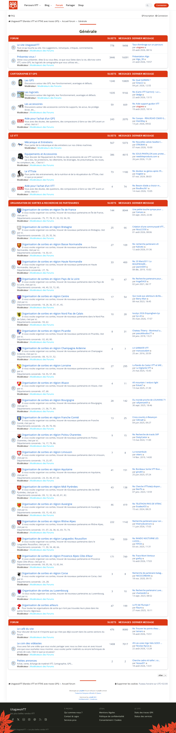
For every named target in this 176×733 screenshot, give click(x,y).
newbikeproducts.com (146, 156)
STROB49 (140, 144)
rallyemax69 (142, 402)
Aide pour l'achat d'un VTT (40, 185)
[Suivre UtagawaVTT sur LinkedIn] (23, 719)
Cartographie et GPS (23, 74)
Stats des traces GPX (143, 712)
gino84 (139, 471)
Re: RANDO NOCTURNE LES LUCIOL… (145, 539)
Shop (81, 5)
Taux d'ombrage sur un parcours (147, 44)
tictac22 (140, 82)
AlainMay (140, 121)
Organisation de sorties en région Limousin (47, 452)
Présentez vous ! (26, 56)
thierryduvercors (144, 523)
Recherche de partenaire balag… (147, 573)
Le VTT (14, 135)
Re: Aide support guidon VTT (145, 103)
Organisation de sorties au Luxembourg (45, 590)
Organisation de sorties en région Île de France (49, 209)
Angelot (139, 173)
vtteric (139, 454)
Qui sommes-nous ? (73, 712)
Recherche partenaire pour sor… (147, 521)
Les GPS (29, 80)
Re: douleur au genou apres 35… (147, 171)
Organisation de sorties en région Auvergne (47, 504)
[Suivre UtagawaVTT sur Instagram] (29, 719)
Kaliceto (140, 246)
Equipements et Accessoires (41, 154)
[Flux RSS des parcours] (40, 719)
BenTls (139, 489)
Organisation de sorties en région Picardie (46, 330)
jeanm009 (141, 266)
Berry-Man (141, 298)
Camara (139, 212)
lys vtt (139, 316)
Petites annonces (27, 660)
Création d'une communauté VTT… (148, 226)
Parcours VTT (31, 5)
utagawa (140, 47)
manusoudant (142, 350)
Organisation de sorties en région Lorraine (46, 365)
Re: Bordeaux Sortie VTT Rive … (147, 469)
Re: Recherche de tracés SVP (145, 434)
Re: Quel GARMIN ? (141, 80)
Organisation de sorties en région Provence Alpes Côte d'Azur (57, 556)
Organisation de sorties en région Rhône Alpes (49, 521)
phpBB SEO (92, 697)
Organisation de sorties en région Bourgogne (48, 400)
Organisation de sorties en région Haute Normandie (52, 261)
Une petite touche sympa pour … (147, 209)
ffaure (139, 607)
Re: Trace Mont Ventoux (143, 555)
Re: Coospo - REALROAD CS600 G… (149, 118)
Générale (88, 31)
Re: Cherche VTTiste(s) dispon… (147, 486)
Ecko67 (139, 385)
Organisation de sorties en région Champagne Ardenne (54, 348)
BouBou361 (142, 188)
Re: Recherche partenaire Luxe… (147, 590)
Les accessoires (34, 104)
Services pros (70, 720)
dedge (139, 94)
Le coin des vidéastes (29, 643)
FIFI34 (139, 543)
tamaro (139, 631)
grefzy (139, 558)
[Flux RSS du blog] (45, 719)
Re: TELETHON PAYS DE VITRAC (147, 503)
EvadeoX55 (141, 506)
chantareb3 (141, 593)
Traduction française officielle (85, 693)
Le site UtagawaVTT (28, 44)
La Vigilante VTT (143, 367)
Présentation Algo (140, 56)
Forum (59, 5)
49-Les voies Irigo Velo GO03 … (147, 643)
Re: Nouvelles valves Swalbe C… (147, 141)
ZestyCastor (141, 437)
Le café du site (25, 628)
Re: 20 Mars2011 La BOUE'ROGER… (141, 262)
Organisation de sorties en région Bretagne (47, 227)
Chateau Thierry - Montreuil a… (147, 330)
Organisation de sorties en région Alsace (45, 382)
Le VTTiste (30, 171)
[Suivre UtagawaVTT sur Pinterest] (34, 719)
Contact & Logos (71, 716)
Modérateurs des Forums (42, 50)
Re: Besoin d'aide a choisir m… (146, 185)
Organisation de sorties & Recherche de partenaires (44, 203)
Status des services (143, 716)
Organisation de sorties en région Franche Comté (50, 417)
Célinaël (140, 419)
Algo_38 (140, 59)
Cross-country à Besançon (144, 417)
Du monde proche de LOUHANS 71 (149, 399)
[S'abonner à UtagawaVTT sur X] (18, 719)
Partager (70, 5)
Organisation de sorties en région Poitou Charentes (51, 434)
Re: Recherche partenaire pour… (147, 278)
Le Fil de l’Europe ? (141, 604)
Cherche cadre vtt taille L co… (146, 660)
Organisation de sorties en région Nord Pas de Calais (52, 313)
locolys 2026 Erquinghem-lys (146, 313)
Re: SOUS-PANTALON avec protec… (149, 153)
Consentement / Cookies (110, 720)
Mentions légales (107, 712)
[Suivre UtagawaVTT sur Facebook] (12, 719)
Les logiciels (32, 92)
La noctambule (139, 451)
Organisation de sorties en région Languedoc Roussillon (54, 538)
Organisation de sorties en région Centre (45, 296)
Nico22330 (141, 229)
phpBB (81, 691)
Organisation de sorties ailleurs (40, 605)
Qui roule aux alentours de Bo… (147, 295)
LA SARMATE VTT (140, 347)
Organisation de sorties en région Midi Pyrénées (50, 486)
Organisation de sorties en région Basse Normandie (52, 244)
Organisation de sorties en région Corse (45, 573)
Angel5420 (141, 281)
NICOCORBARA (143, 575)
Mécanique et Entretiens (39, 142)
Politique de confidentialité (111, 716)
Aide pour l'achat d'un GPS (40, 118)
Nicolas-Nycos (142, 645)
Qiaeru (99, 693)
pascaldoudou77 (144, 333)
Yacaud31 (140, 663)
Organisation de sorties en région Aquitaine (47, 469)
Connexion (161, 5)
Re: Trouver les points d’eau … (146, 628)
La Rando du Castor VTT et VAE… (147, 365)
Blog (47, 5)
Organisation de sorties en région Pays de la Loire (50, 278)
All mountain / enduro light (145, 382)
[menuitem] (11, 15)
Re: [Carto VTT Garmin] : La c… (146, 91)
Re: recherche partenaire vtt (145, 244)
